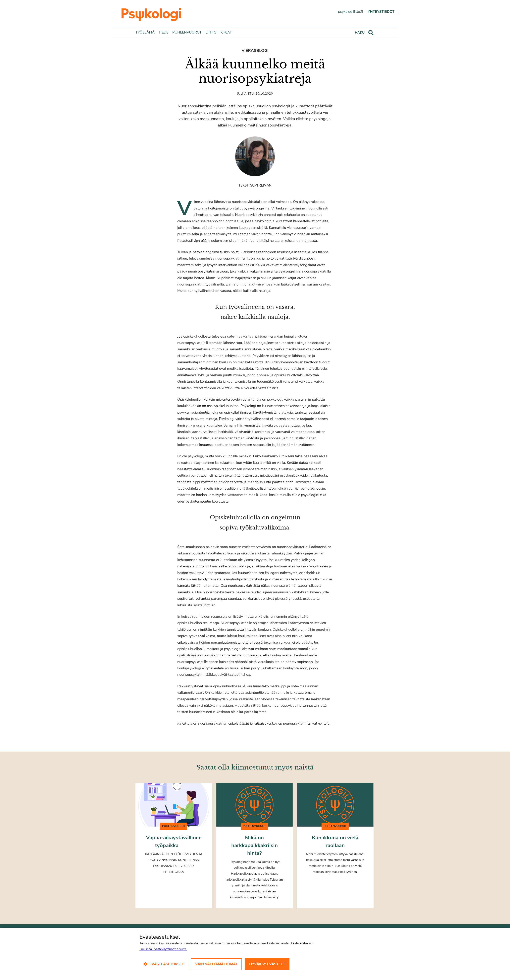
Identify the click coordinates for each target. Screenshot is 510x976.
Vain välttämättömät (216, 964)
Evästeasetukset (166, 964)
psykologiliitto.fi (350, 11)
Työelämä (145, 32)
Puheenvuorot (187, 32)
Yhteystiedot (381, 11)
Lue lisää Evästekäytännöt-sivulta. (163, 949)
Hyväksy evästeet (267, 964)
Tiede (163, 32)
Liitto (211, 32)
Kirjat (226, 32)
